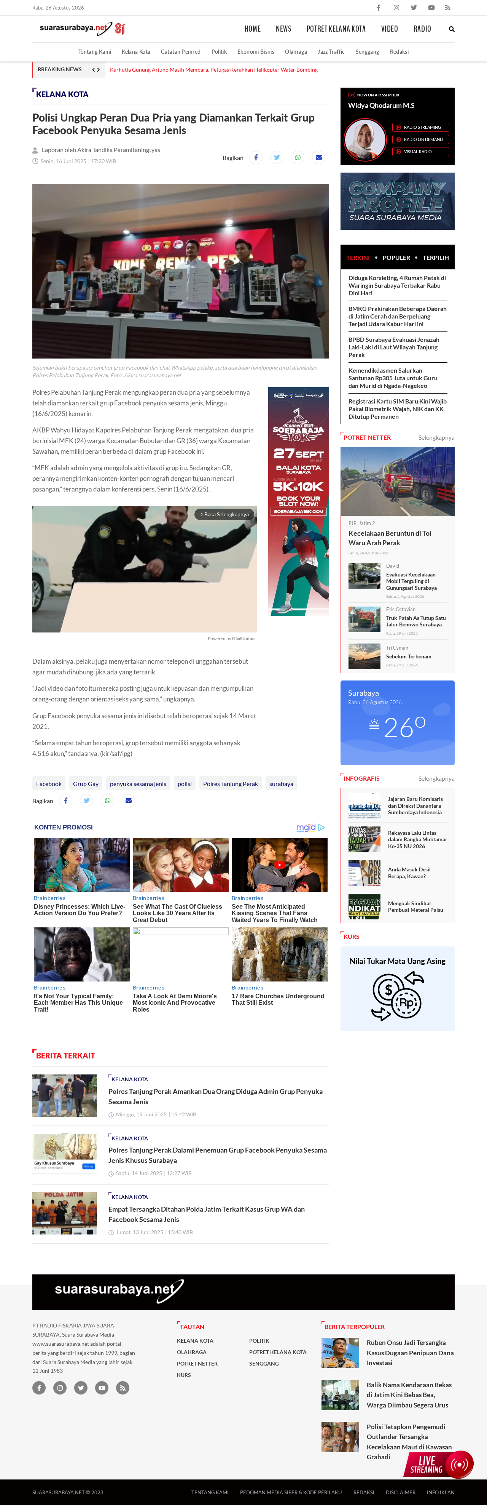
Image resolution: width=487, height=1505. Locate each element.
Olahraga (296, 51)
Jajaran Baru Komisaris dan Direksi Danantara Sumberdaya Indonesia (415, 805)
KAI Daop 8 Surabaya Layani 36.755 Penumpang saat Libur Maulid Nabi (194, 70)
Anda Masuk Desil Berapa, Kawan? (409, 872)
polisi (185, 783)
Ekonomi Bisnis (255, 51)
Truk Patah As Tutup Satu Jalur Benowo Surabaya (416, 621)
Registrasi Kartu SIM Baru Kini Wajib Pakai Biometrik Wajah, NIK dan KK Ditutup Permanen (398, 408)
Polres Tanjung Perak (230, 783)
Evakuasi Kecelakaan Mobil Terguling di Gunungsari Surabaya (411, 581)
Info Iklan (441, 1492)
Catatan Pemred (181, 51)
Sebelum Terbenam (408, 656)
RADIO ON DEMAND (423, 139)
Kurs (184, 1375)
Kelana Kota (136, 51)
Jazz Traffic (331, 51)
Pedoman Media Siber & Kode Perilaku (291, 1492)
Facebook (49, 783)
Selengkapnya (437, 437)
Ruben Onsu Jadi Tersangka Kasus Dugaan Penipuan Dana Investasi (410, 1352)
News (283, 29)
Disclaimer (400, 1492)
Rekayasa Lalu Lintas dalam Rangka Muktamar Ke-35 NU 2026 (417, 839)
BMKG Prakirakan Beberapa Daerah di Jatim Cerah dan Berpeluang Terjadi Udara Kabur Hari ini (398, 316)
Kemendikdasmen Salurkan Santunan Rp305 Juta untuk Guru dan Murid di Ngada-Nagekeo (393, 378)
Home (253, 29)
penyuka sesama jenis (138, 783)
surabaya (281, 783)
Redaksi (399, 51)
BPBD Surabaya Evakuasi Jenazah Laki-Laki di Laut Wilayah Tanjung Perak (394, 347)
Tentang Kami (94, 51)
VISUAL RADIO (418, 151)
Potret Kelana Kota (336, 29)
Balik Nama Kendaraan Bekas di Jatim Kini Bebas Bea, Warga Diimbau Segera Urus (409, 1395)
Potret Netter (197, 1364)
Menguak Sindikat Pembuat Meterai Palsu (415, 906)
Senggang (367, 51)
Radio (422, 29)
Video (389, 29)
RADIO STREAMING (422, 127)
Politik (219, 51)
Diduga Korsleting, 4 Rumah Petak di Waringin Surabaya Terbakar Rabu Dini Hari (397, 285)
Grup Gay (86, 783)
